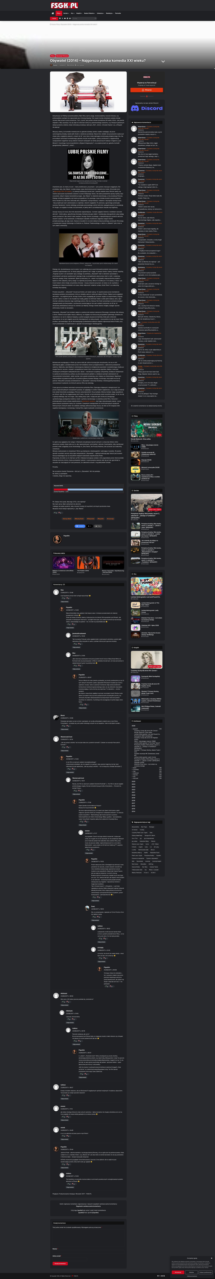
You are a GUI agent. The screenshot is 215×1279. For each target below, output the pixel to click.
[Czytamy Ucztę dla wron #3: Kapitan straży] (135, 686)
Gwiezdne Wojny (144, 841)
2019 (133, 798)
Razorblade (140, 861)
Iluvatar (140, 366)
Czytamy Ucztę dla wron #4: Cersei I (148, 127)
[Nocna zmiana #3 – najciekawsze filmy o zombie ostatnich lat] (135, 477)
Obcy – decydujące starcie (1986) (145, 741)
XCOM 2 (153, 872)
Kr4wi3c (134, 847)
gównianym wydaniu (88, 401)
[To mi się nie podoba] (59, 513)
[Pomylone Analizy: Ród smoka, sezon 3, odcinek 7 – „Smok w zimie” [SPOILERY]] (135, 526)
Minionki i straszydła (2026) (150, 467)
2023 (133, 787)
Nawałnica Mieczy (137, 852)
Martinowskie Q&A (143, 849)
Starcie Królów (136, 867)
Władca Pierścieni (137, 872)
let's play (156, 847)
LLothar (134, 849)
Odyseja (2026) (146, 460)
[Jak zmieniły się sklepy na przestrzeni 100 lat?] (135, 543)
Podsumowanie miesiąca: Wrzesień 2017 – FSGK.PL (75, 1194)
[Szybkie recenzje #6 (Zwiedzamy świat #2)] (135, 455)
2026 (133, 726)
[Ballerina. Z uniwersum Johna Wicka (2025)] (64, 562)
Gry (72, 13)
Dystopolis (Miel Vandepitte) (150, 676)
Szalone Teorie (154, 867)
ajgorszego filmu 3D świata (62, 191)
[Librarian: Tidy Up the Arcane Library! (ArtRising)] (135, 635)
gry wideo (134, 841)
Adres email (57, 1256)
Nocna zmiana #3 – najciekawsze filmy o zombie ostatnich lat (150, 477)
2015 (133, 808)
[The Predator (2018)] (88, 562)
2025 (133, 781)
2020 (133, 795)
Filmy (58, 13)
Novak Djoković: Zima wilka (141, 439)
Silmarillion (143, 864)
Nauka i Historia (89, 13)
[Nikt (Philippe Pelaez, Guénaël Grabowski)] (135, 708)
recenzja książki (156, 861)
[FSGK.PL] (64, 5)
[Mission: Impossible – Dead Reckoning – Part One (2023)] (113, 562)
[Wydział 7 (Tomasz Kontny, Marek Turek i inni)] (135, 693)
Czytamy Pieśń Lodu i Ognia (139, 832)
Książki (78, 13)
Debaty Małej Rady (137, 835)
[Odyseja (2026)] (135, 462)
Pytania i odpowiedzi (152, 858)
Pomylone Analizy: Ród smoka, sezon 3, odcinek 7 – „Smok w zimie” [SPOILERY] (151, 525)
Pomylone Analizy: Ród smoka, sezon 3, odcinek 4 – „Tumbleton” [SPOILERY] (151, 560)
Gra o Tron (135, 838)
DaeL (151, 832)
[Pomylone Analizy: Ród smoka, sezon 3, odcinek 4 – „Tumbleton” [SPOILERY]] (135, 560)
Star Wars (144, 867)
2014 (133, 811)
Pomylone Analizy (149, 855)
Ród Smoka (135, 864)
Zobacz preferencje (206, 1272)
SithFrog (151, 864)
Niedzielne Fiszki (154, 852)
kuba (146, 847)
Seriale (65, 13)
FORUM (54, 18)
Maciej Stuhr (80, 519)
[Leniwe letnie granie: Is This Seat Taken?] (135, 605)
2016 (133, 806)
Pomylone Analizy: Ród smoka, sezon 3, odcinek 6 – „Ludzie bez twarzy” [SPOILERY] (151, 534)
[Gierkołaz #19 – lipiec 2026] (135, 627)
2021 (133, 792)
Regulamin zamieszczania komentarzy (88, 1206)
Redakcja (109, 13)
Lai (151, 847)
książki (141, 847)
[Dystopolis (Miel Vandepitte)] (135, 678)
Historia (153, 841)
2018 (133, 800)
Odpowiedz (64, 601)
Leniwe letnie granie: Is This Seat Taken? (147, 743)
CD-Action (134, 829)
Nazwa (55, 1249)
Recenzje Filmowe (62, 56)
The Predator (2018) (83, 570)
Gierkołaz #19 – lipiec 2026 (150, 625)
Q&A (133, 861)
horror (147, 844)
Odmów (191, 1272)
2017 (133, 803)
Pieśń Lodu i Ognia (137, 855)
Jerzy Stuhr (67, 519)
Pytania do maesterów (138, 858)
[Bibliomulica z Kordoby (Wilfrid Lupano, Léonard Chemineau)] (135, 701)
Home (53, 24)
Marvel (152, 849)
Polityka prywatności (192, 1276)
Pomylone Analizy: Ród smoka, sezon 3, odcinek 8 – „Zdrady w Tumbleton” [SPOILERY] (145, 516)
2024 (133, 784)
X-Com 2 (146, 872)
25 (69, 65)
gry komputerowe (149, 838)
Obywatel (91, 519)
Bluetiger (151, 827)
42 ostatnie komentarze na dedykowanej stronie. (146, 406)
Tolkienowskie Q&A (137, 869)
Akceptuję (178, 1272)
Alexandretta (135, 827)
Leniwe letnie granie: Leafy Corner (145, 757)
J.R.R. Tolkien (155, 844)
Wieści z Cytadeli (153, 869)
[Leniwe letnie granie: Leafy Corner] (135, 612)
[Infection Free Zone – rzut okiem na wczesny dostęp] (135, 620)
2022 (133, 789)
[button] (211, 1258)
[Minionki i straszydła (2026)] (135, 469)
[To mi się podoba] (55, 513)
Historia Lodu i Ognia (137, 844)
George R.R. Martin (150, 835)
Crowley (142, 829)
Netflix (146, 852)
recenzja (111, 519)
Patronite (118, 13)
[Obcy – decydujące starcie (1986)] (135, 447)
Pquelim (55, 65)
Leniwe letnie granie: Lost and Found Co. (145, 597)
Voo (146, 869)
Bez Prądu (144, 827)
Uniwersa (100, 13)
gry (141, 838)
